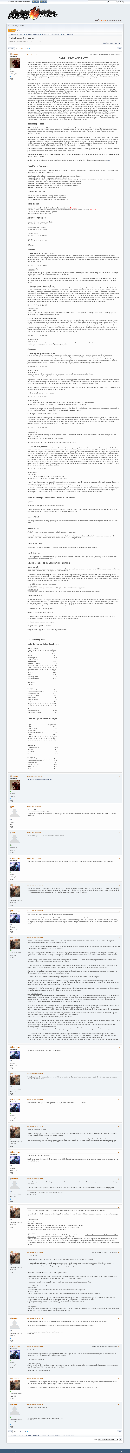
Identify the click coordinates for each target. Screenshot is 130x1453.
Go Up (10, 1431)
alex (13, 832)
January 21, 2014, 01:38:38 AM (35, 776)
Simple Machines (20, 1451)
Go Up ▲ (121, 1451)
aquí (108, 160)
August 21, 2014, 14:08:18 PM (35, 1378)
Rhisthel (14, 54)
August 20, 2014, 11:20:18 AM (35, 1073)
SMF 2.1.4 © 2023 (10, 1451)
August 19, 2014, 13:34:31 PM (35, 885)
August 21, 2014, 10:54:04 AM (35, 1252)
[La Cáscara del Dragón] (10, 76)
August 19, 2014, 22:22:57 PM (35, 1047)
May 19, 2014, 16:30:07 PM (34, 806)
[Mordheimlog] (10, 1199)
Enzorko (14, 1179)
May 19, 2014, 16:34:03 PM (34, 832)
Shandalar (15, 858)
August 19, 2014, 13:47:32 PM (35, 911)
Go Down (11, 48)
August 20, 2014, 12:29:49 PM (35, 1099)
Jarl (12, 807)
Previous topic (108, 43)
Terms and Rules (113, 1451)
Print (119, 48)
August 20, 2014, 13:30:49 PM (35, 1126)
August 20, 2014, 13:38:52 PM (35, 1152)
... (25, 48)
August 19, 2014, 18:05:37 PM (35, 937)
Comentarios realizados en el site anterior (41, 779)
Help (106, 1451)
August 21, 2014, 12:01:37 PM (35, 1318)
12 (27, 48)
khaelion (15, 885)
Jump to (95, 1439)
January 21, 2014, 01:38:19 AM (35, 54)
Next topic (117, 43)
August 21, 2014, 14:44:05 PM (35, 1404)
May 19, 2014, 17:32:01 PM (34, 858)
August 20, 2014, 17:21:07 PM (35, 1207)
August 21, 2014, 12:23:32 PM (35, 1346)
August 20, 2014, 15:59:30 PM (35, 1178)
